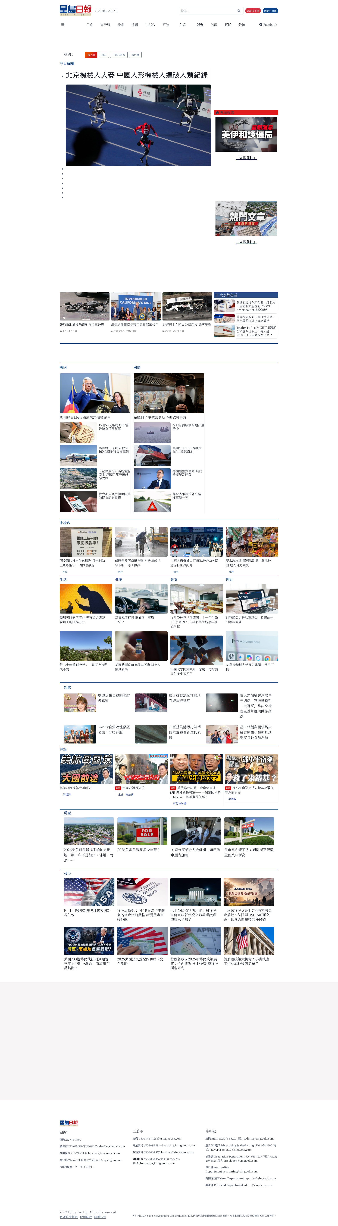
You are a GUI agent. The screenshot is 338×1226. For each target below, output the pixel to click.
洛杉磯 (168, 330)
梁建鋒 (67, 794)
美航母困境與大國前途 (75, 788)
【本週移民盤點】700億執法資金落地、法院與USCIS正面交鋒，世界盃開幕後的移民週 (248, 914)
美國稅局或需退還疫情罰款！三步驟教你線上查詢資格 (255, 318)
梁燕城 (232, 799)
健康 (118, 579)
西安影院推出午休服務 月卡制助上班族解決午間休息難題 (82, 562)
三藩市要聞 (131, 330)
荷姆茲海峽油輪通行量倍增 (188, 426)
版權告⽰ (100, 1217)
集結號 (129, 794)
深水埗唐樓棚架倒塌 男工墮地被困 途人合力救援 (248, 562)
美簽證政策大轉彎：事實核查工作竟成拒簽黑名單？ (246, 961)
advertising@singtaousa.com (178, 1145)
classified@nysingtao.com (103, 1153)
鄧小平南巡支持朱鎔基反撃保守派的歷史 (249, 790)
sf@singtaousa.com (169, 1138)
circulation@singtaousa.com (157, 1163)
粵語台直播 (253, 11)
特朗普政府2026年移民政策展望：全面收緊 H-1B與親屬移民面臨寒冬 (194, 963)
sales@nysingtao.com (111, 1146)
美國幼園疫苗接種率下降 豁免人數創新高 (137, 666)
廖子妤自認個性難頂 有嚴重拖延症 (185, 698)
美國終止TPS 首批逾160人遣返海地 (187, 449)
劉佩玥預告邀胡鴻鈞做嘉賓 (114, 698)
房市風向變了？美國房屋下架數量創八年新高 (249, 852)
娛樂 (200, 24)
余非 (120, 794)
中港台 (150, 24)
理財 (229, 579)
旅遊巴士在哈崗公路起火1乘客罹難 (186, 324)
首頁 (89, 24)
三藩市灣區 (119, 330)
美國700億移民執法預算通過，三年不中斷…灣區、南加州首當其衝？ (88, 963)
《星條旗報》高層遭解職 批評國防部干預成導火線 (114, 474)
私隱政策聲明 (69, 1217)
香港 (231, 571)
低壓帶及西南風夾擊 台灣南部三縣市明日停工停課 (137, 562)
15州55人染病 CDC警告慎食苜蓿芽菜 (114, 426)
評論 (63, 749)
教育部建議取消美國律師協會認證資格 (114, 495)
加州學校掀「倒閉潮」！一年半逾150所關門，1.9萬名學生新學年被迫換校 (194, 621)
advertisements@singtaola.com (231, 1149)
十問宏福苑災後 (130, 788)
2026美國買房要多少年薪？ (138, 849)
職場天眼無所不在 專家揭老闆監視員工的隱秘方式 (82, 619)
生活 (63, 579)
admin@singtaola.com (259, 1138)
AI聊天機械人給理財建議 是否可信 (250, 666)
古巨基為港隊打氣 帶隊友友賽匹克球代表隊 (185, 732)
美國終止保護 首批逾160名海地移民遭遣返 (114, 449)
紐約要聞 (72, 330)
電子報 (105, 24)
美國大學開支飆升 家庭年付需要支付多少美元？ (194, 671)
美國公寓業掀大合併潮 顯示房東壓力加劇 (195, 852)
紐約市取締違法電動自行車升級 (82, 324)
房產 (214, 24)
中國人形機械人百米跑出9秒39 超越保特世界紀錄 (194, 562)
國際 (134, 24)
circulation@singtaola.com (241, 1160)
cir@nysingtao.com (109, 1160)
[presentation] (138, 125)
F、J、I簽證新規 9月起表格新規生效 (87, 912)
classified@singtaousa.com (177, 1152)
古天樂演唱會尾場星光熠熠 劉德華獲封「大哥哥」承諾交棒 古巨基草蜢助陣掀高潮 (256, 706)
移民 (228, 24)
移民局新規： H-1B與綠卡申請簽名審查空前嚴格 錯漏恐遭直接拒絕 (141, 914)
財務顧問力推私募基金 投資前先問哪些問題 (249, 619)
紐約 (64, 330)
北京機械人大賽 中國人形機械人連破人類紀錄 (137, 75)
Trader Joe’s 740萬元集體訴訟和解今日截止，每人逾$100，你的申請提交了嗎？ (256, 331)
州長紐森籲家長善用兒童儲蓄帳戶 (134, 324)
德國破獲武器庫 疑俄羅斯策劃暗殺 (187, 472)
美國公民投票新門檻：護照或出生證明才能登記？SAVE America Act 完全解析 (255, 306)
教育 (173, 579)
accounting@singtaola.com (240, 1171)
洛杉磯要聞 (178, 330)
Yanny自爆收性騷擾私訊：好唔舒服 (114, 729)
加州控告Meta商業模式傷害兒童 (85, 417)
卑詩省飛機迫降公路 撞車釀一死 (187, 495)
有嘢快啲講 (179, 803)
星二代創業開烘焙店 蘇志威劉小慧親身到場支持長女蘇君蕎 (257, 732)
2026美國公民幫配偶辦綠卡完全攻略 (140, 961)
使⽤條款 (86, 1217)
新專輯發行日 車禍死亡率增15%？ (134, 619)
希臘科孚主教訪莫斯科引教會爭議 (160, 417)
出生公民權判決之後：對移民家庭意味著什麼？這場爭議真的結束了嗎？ (193, 914)
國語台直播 (270, 11)
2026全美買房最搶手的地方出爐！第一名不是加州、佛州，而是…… (88, 855)
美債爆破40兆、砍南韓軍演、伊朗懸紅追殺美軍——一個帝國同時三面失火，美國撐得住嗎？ (195, 792)
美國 (120, 24)
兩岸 (65, 571)
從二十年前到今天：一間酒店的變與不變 (83, 666)
